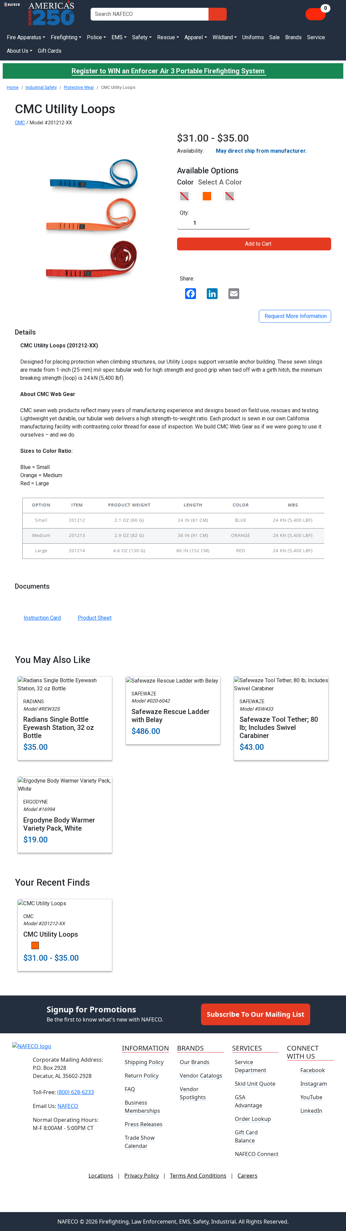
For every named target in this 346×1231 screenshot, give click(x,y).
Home (13, 87)
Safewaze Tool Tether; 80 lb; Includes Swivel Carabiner (279, 727)
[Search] (217, 14)
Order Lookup (253, 1119)
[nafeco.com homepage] (12, 14)
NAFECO (67, 1106)
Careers (247, 1175)
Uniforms (253, 37)
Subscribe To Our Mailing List (255, 1014)
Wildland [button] (223, 37)
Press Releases (144, 1124)
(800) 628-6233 (75, 1092)
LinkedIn (311, 1110)
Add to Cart (258, 244)
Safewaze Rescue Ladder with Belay (170, 716)
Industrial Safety (41, 87)
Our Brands (194, 1062)
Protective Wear (79, 87)
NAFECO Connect (256, 1154)
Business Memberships (142, 1106)
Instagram (313, 1083)
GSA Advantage (248, 1101)
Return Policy (141, 1075)
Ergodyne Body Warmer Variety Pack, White (59, 824)
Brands (293, 37)
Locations (101, 1175)
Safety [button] (140, 37)
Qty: (184, 213)
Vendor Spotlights (193, 1093)
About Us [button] (17, 51)
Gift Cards (49, 51)
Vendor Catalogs (201, 1075)
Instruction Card (42, 618)
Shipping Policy (144, 1062)
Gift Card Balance (246, 1136)
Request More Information (295, 316)
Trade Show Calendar (140, 1142)
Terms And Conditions (198, 1175)
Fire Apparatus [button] (24, 37)
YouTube (311, 1097)
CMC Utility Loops (50, 934)
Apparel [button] (193, 37)
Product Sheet (95, 618)
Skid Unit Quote (255, 1083)
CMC (20, 123)
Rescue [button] (166, 37)
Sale (274, 37)
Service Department (250, 1066)
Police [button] (94, 37)
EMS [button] (117, 37)
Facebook (312, 1070)
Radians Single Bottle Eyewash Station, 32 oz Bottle (58, 727)
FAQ (130, 1089)
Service (316, 37)
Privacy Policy (141, 1175)
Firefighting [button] (64, 37)
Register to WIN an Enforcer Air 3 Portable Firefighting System (169, 71)
